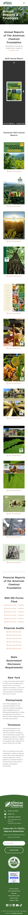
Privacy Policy (14, 888)
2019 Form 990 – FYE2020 (15, 622)
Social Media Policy (14, 891)
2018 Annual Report (14, 418)
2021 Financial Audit (14, 645)
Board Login (14, 898)
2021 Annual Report (15, 313)
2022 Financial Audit (14, 641)
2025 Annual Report (15, 171)
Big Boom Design (18, 913)
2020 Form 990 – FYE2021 (15, 618)
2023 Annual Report (14, 241)
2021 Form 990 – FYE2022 (15, 615)
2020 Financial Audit (14, 648)
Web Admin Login (14, 895)
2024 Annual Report (14, 206)
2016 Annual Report (14, 490)
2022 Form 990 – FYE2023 (15, 612)
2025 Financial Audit (14, 631)
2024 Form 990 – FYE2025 (15, 605)
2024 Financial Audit (14, 635)
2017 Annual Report (15, 455)
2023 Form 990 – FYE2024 (15, 608)
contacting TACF (14, 50)
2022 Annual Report (14, 276)
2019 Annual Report (14, 383)
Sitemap (14, 893)
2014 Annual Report (14, 537)
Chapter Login (14, 900)
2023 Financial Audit (14, 638)
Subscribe (14, 850)
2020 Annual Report (14, 348)
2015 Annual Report (15, 513)
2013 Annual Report (15, 562)
